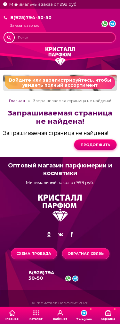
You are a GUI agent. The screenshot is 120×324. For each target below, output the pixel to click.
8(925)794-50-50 (31, 17)
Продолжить (95, 145)
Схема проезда (33, 253)
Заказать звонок (24, 26)
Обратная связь (86, 253)
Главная (17, 101)
